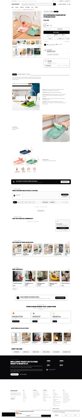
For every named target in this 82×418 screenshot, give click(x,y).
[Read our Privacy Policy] (53, 208)
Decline (75, 415)
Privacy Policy (62, 412)
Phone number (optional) (32, 201)
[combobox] (30, 204)
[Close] (54, 191)
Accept (66, 415)
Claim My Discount (41, 213)
